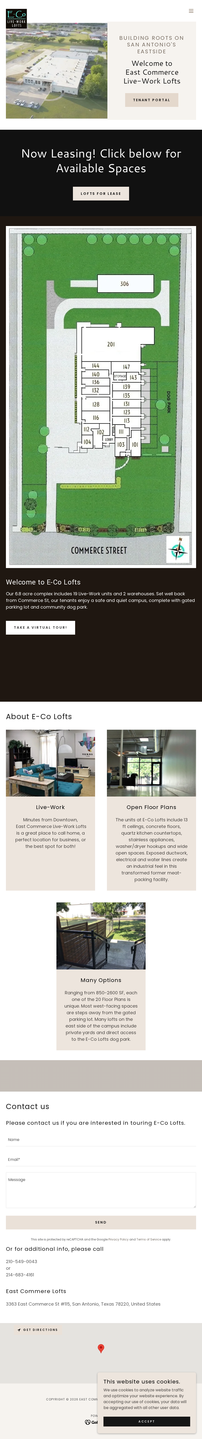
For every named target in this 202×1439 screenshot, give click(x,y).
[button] (191, 11)
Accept (146, 1421)
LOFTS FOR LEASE (101, 193)
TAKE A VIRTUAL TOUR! (40, 627)
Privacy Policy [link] (118, 1239)
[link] (16, 11)
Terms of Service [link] (148, 1239)
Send (101, 1222)
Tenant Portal (152, 100)
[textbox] (101, 1139)
